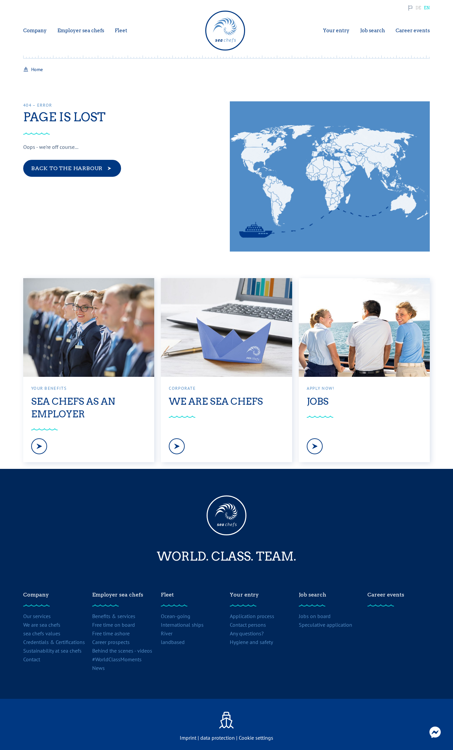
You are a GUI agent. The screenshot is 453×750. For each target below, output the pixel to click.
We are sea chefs (41, 624)
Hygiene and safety (251, 642)
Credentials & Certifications (54, 642)
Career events (385, 594)
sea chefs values (41, 633)
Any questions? (247, 633)
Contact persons (248, 624)
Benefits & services (113, 616)
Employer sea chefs (117, 594)
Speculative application (325, 624)
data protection (217, 737)
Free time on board (113, 624)
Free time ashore (111, 633)
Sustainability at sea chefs (52, 650)
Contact (31, 659)
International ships (182, 624)
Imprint (188, 737)
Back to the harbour (66, 168)
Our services (37, 616)
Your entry (244, 594)
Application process (252, 616)
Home (37, 69)
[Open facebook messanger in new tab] (435, 732)
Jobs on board (315, 616)
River (166, 633)
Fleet (167, 594)
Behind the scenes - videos (122, 650)
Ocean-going (175, 616)
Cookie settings (256, 737)
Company (36, 594)
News (98, 668)
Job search (312, 594)
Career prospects (111, 642)
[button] (418, 8)
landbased (173, 642)
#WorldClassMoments (117, 659)
